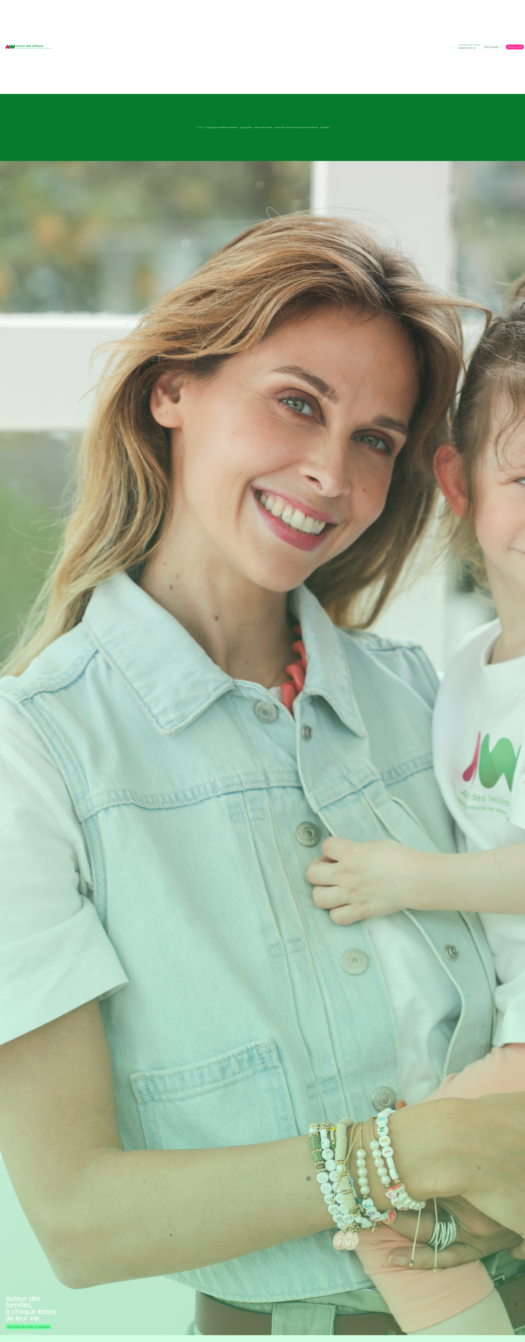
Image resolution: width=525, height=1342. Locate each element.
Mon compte (491, 46)
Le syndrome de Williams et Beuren (221, 127)
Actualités (324, 127)
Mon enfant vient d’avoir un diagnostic (28, 1326)
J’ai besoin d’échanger (20, 1334)
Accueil (199, 127)
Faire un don (515, 46)
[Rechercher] (454, 47)
